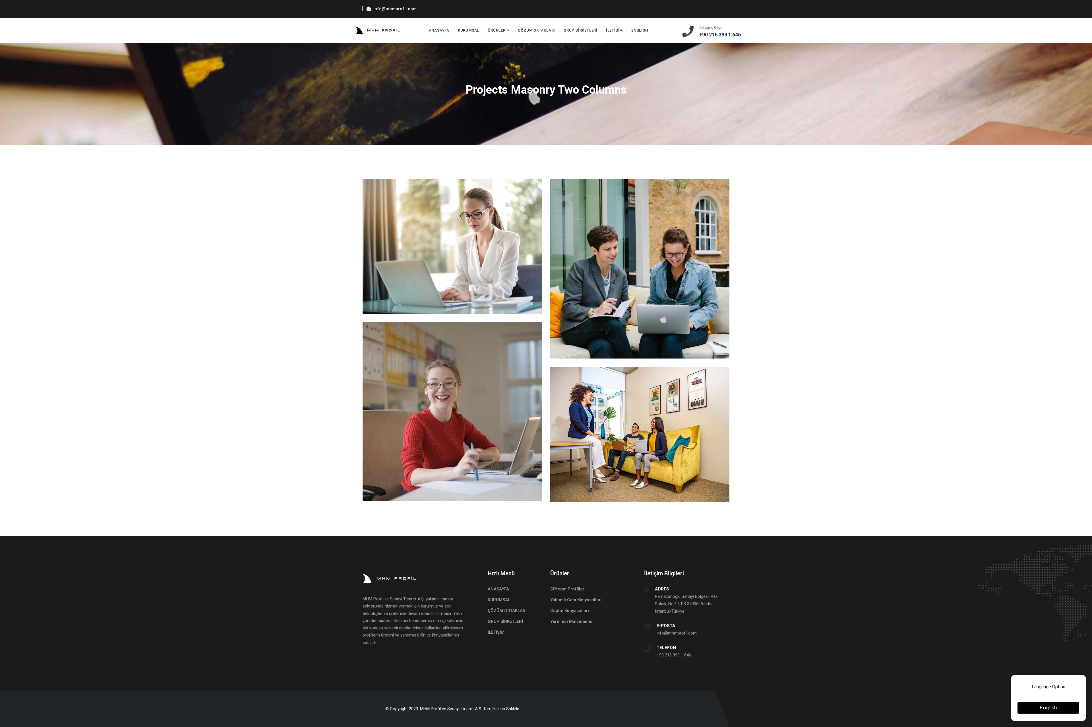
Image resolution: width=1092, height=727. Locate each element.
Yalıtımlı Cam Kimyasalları (576, 599)
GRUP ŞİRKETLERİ (580, 30)
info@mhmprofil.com (677, 633)
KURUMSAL (468, 30)
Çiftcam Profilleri (568, 589)
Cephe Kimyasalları (569, 610)
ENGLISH (639, 30)
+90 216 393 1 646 (674, 655)
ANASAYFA (439, 30)
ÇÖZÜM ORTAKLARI (536, 30)
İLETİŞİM (614, 30)
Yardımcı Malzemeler (571, 621)
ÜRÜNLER (496, 30)
